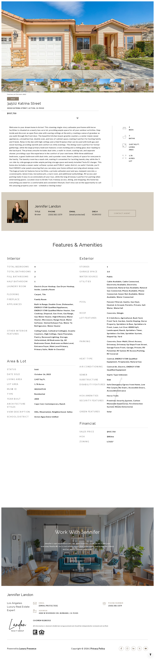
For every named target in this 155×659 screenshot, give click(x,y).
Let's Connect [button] (77, 561)
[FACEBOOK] (121, 648)
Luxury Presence (27, 648)
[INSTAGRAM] (127, 648)
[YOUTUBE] (145, 648)
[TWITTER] (139, 648)
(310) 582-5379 (55, 214)
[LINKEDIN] (133, 648)
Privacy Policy (98, 648)
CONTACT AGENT (122, 213)
